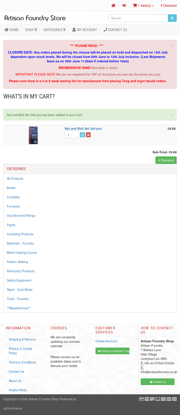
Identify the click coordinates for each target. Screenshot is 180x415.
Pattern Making (17, 261)
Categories (53, 30)
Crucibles (13, 197)
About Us (15, 380)
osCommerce (12, 408)
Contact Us (117, 30)
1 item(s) (144, 5)
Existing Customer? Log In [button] (115, 351)
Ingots (11, 224)
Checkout (169, 5)
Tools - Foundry (18, 298)
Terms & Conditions (22, 362)
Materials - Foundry (20, 243)
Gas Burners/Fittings (21, 215)
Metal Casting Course (22, 252)
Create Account (106, 341)
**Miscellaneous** (19, 308)
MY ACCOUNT (86, 30)
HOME (14, 30)
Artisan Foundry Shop (44, 399)
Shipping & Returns (22, 339)
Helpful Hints (17, 390)
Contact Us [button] (159, 382)
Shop (30, 30)
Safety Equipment (19, 280)
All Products (15, 178)
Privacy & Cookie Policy (20, 350)
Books (11, 187)
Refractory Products (20, 271)
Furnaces (13, 206)
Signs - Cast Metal (19, 289)
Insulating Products (20, 234)
